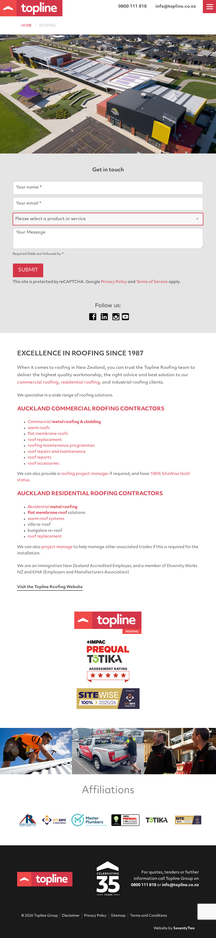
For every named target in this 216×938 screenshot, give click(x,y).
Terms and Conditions (148, 915)
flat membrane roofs (48, 434)
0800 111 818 (143, 885)
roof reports (39, 458)
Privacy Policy (114, 282)
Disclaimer (71, 915)
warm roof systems (46, 519)
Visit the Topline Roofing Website (50, 587)
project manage (57, 547)
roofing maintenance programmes (61, 446)
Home (26, 25)
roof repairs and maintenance (57, 452)
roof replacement (45, 440)
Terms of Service (152, 282)
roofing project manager (85, 474)
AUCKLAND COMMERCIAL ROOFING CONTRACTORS (90, 409)
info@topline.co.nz (175, 6)
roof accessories (43, 464)
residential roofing (80, 382)
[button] (108, 219)
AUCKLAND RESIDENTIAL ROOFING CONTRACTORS (90, 494)
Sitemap (118, 915)
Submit (28, 270)
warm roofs (39, 428)
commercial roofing (37, 382)
